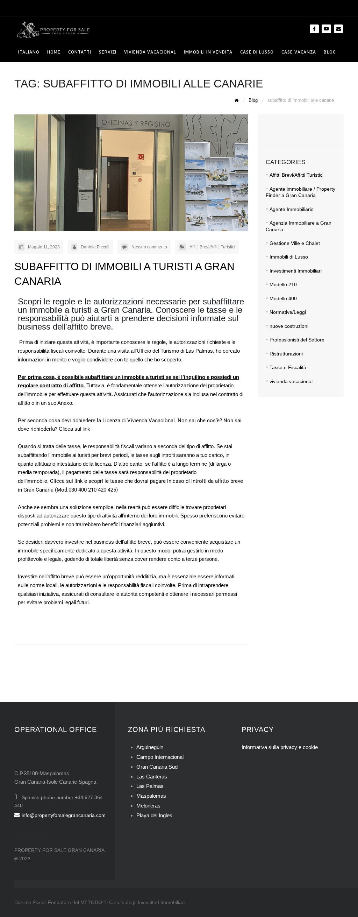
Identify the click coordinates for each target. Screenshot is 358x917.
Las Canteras (151, 777)
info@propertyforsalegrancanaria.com (64, 815)
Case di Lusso (257, 52)
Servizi (107, 52)
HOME (53, 52)
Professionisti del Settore (297, 340)
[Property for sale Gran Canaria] (52, 29)
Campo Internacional (160, 757)
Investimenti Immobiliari (296, 271)
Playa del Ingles (154, 815)
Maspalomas (151, 796)
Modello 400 (283, 298)
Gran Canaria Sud (157, 767)
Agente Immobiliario (292, 209)
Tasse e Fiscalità (288, 367)
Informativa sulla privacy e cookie (280, 747)
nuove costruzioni (289, 326)
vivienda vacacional (291, 381)
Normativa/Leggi (288, 312)
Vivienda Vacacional (150, 52)
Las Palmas (150, 786)
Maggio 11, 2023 (44, 247)
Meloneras (148, 806)
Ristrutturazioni (286, 354)
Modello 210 (283, 284)
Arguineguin (149, 747)
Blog (330, 52)
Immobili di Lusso (289, 257)
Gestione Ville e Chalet (295, 243)
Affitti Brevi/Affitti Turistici (212, 247)
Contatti (79, 52)
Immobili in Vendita (208, 52)
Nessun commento (149, 247)
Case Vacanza (298, 52)
